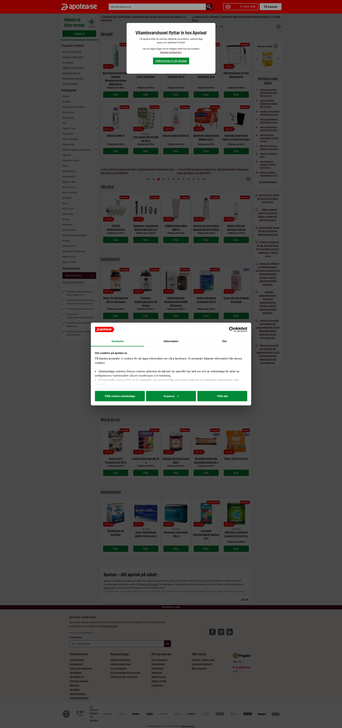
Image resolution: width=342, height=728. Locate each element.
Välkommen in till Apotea (171, 61)
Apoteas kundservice (170, 52)
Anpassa (169, 395)
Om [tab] (224, 341)
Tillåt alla (222, 395)
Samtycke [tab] (118, 341)
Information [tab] (171, 341)
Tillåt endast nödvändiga (120, 395)
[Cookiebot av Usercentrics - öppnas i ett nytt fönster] (231, 329)
